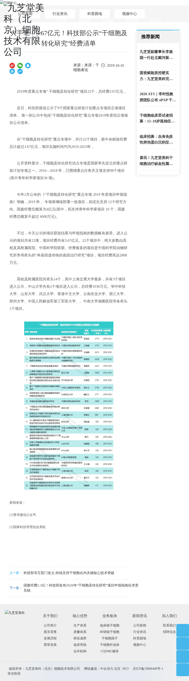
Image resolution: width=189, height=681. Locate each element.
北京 (117, 668)
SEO (125, 668)
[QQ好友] (28, 66)
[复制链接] (20, 71)
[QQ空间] (12, 71)
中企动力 (106, 668)
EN (182, 31)
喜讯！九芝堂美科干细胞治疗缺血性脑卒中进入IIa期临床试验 (157, 163)
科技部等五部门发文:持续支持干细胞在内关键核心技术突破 (69, 573)
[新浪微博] (12, 66)
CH (175, 31)
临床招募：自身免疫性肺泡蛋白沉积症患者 (156, 142)
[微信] (20, 66)
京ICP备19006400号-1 (148, 668)
